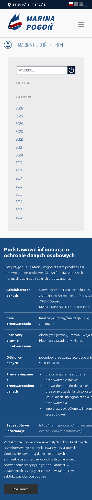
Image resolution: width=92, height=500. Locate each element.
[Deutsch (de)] (81, 4)
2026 (19, 108)
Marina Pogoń (32, 45)
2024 (19, 123)
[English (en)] (76, 4)
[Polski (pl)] (71, 4)
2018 (19, 170)
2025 (19, 116)
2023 (19, 131)
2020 (19, 155)
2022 (19, 139)
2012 (19, 217)
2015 (19, 194)
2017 (19, 178)
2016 (19, 186)
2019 (19, 163)
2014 (19, 202)
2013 (19, 210)
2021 (19, 147)
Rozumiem (21, 489)
